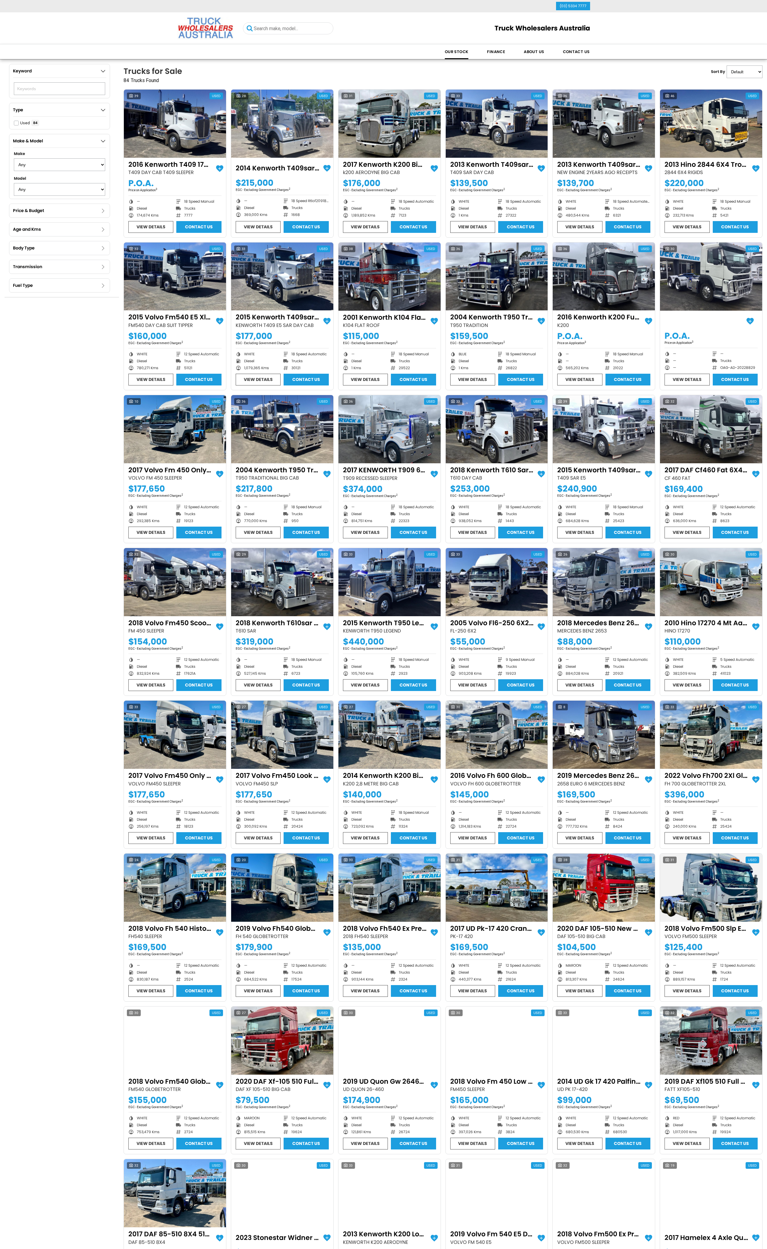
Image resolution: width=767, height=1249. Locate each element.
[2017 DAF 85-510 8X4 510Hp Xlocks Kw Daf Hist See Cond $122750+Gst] (175, 1193)
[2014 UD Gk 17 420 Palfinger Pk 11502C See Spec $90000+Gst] (604, 1040)
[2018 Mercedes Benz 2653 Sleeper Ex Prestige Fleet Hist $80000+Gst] (604, 582)
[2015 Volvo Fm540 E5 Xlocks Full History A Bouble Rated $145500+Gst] (175, 277)
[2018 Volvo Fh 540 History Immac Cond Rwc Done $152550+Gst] (175, 888)
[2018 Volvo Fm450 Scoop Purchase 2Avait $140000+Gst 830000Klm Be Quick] (175, 582)
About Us (534, 52)
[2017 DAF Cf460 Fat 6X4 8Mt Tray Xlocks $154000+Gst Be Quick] (711, 429)
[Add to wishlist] (219, 168)
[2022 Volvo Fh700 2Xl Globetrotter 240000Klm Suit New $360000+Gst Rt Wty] (711, 735)
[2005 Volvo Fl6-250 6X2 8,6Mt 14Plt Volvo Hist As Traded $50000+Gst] (497, 582)
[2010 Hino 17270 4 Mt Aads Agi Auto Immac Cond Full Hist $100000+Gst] (711, 582)
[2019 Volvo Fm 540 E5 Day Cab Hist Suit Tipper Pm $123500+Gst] (497, 1193)
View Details (151, 227)
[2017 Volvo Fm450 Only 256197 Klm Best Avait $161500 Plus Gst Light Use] (175, 735)
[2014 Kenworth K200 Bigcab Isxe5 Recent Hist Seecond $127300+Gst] (389, 735)
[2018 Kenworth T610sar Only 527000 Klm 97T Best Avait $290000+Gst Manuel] (282, 582)
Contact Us (576, 52)
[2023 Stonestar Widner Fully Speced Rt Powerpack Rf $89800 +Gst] (282, 1193)
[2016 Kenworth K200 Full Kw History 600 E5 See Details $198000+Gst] (604, 277)
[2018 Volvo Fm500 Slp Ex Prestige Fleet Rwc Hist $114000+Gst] (711, 888)
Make (19, 154)
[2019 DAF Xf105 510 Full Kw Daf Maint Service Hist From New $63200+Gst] (711, 1040)
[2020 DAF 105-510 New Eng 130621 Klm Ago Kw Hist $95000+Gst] (604, 888)
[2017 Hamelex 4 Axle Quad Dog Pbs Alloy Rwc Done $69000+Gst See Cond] (711, 1193)
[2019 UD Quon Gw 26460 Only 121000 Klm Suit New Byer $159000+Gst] (389, 1040)
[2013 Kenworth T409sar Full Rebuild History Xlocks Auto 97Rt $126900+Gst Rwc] (497, 124)
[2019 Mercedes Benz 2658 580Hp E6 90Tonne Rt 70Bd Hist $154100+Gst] (604, 735)
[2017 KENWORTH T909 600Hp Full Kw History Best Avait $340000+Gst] (389, 429)
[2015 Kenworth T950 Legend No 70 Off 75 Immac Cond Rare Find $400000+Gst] (389, 582)
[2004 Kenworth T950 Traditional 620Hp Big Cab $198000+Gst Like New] (282, 429)
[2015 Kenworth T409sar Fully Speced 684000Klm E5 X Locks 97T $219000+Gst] (604, 429)
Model (20, 178)
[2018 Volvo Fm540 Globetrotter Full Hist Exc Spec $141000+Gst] (175, 1040)
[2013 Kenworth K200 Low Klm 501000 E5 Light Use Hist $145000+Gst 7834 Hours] (389, 1193)
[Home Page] (205, 28)
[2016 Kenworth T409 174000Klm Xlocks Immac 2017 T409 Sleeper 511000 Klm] (175, 124)
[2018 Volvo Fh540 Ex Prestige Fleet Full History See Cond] (389, 888)
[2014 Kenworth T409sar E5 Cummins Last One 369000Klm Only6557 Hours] (282, 124)
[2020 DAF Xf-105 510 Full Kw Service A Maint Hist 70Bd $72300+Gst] (282, 1040)
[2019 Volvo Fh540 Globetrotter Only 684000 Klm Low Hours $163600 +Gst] (282, 888)
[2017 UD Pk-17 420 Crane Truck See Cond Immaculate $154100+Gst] (497, 888)
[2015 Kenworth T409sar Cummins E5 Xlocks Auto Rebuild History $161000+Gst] (282, 277)
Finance (496, 52)
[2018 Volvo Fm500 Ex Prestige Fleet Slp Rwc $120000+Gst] (604, 1193)
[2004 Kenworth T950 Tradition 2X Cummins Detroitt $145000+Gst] (497, 277)
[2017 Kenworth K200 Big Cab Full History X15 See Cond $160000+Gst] (389, 124)
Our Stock (457, 52)
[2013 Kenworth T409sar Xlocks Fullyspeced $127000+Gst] (604, 124)
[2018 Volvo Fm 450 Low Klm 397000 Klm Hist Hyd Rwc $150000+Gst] (497, 1040)
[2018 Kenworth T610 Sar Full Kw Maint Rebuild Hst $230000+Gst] (497, 429)
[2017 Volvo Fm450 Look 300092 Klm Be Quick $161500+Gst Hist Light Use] (282, 735)
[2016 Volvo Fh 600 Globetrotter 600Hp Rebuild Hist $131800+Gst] (497, 735)
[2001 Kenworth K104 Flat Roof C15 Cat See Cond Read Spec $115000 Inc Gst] (389, 277)
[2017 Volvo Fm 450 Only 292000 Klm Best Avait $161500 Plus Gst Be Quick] (175, 429)
